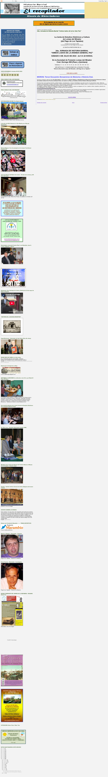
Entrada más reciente (41, 102)
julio (4, 764)
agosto (4, 763)
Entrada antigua (103, 102)
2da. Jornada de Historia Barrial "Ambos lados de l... (12, 770)
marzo (4, 768)
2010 (3, 758)
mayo (4, 766)
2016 (3, 751)
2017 (3, 750)
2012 (3, 756)
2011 (3, 757)
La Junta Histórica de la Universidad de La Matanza (12, 771)
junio (4, 765)
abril (4, 767)
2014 (3, 753)
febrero (4, 769)
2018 (3, 748)
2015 (3, 752)
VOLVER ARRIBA (72, 97)
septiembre (5, 762)
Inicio (73, 102)
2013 (3, 755)
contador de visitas (5, 73)
